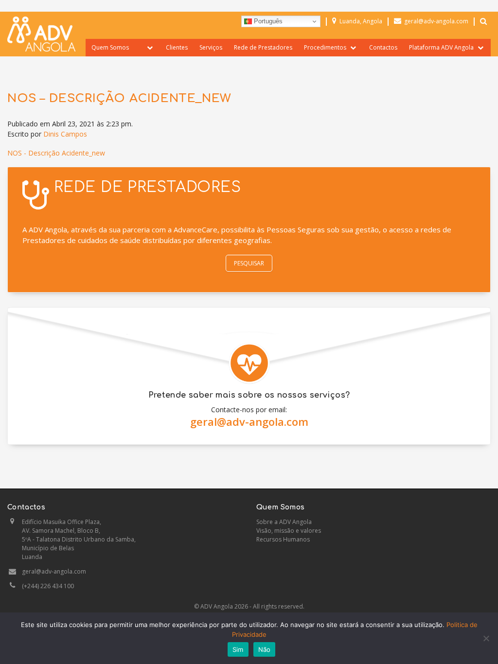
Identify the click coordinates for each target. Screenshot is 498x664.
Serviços (210, 47)
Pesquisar (249, 263)
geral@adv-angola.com (249, 421)
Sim (238, 649)
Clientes (177, 47)
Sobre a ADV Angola (284, 522)
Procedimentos (325, 47)
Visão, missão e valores (288, 530)
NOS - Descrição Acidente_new (56, 152)
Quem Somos (110, 47)
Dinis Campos (65, 134)
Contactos (383, 47)
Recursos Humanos (283, 539)
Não (264, 649)
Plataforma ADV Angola (441, 47)
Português (267, 21)
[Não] (486, 638)
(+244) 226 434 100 (48, 586)
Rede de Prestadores (263, 47)
